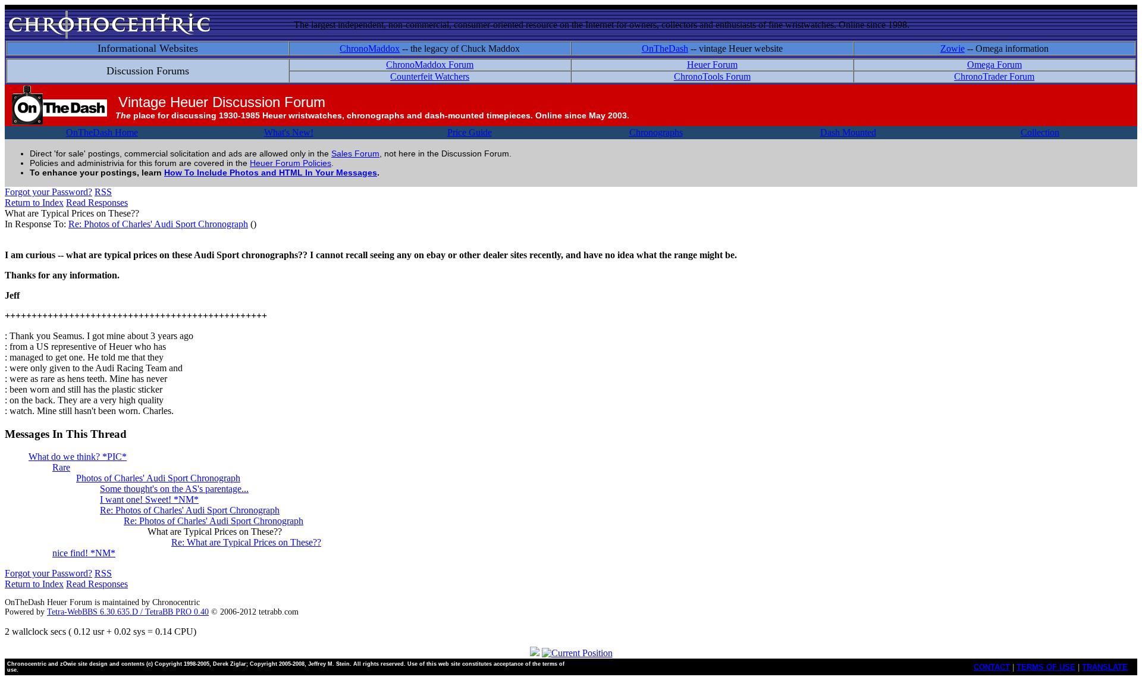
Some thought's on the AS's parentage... (174, 489)
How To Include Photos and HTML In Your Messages (270, 172)
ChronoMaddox (370, 48)
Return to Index (34, 203)
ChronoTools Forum (712, 76)
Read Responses (97, 203)
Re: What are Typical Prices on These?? (246, 542)
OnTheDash (665, 48)
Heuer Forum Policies (290, 163)
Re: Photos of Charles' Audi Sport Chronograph (158, 224)
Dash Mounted (848, 132)
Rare (61, 467)
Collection (1040, 132)
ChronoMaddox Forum (429, 64)
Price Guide (469, 132)
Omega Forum (994, 64)
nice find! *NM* (83, 553)
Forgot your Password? (48, 192)
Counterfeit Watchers (429, 76)
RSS (103, 192)
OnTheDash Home (102, 132)
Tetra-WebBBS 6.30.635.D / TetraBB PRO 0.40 (128, 611)
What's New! (288, 132)
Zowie (952, 48)
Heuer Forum (712, 64)
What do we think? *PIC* (78, 457)
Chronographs (656, 132)
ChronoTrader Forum (994, 76)
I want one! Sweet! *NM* (149, 499)
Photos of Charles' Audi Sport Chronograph (158, 478)
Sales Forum (355, 153)
